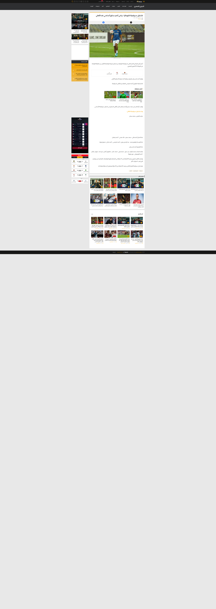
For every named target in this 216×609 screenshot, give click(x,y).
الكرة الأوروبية (110, 228)
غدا (74, 157)
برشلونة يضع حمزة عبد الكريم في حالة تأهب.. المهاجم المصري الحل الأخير (80, 74)
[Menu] (144, 1)
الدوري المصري (101, 1)
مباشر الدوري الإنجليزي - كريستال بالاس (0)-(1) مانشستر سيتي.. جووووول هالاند (137, 240)
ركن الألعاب (107, 1)
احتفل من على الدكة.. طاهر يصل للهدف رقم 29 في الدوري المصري (97, 226)
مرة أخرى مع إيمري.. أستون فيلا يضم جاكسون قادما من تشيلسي (110, 239)
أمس (85, 157)
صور (112, 1)
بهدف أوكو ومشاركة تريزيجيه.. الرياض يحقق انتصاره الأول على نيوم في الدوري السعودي (124, 240)
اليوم (80, 157)
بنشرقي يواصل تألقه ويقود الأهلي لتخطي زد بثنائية (124, 226)
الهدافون (108, 6)
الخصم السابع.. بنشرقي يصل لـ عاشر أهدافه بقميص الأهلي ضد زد (76, 41)
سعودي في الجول (123, 243)
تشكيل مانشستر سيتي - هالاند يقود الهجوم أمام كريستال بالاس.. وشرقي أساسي (97, 240)
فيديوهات (117, 1)
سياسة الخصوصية (120, 252)
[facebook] (75, 1)
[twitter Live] (79, 1)
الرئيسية (130, 6)
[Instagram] (81, 1)
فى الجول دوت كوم (139, 252)
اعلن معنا (114, 252)
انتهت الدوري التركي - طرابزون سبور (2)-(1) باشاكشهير (80, 66)
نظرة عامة (124, 6)
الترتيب (118, 6)
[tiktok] (85, 1)
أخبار (127, 1)
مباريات (123, 1)
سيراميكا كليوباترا (125, 73)
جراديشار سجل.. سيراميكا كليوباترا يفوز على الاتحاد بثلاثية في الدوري (137, 226)
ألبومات (91, 6)
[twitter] (77, 1)
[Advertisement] (133, 127)
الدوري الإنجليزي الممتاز (85, 178)
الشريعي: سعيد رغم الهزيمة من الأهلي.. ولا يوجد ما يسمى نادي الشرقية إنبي (80, 79)
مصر (131, 1)
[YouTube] (83, 1)
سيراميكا (141, 170)
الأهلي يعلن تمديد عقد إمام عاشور (80, 70)
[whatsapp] (88, 1)
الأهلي (117, 73)
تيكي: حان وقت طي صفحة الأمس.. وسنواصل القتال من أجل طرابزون (110, 226)
